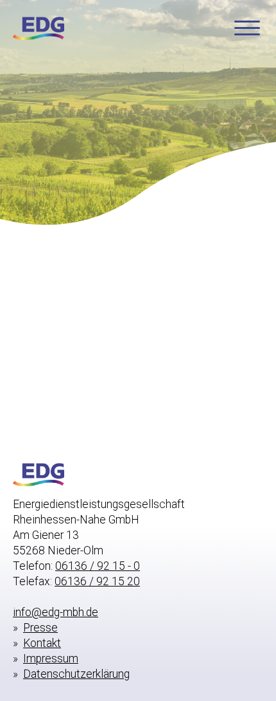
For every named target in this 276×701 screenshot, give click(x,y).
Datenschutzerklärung (76, 674)
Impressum (50, 658)
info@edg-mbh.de (55, 612)
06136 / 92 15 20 (97, 581)
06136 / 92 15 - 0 (97, 566)
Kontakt (42, 643)
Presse (40, 627)
